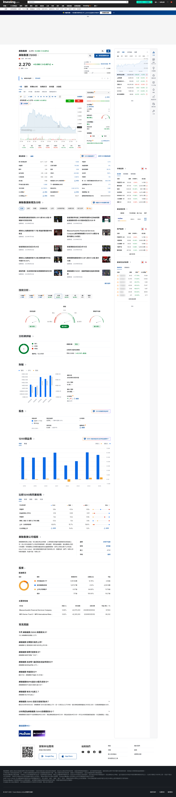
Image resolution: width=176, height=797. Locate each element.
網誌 (109, 746)
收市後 (38, 9)
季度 (25, 443)
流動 (109, 750)
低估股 (79, 9)
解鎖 (54, 528)
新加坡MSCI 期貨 (122, 81)
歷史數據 (37, 91)
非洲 (74, 9)
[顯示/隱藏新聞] (60, 97)
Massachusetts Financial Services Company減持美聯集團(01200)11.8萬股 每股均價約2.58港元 (83, 233)
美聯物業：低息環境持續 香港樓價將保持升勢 (35, 271)
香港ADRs (51, 9)
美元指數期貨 (120, 94)
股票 (6, 9)
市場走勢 (120, 169)
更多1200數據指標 (104, 156)
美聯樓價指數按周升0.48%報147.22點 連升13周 (83, 259)
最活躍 (119, 174)
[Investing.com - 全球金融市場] (11, 2)
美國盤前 (32, 9)
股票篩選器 (77, 6)
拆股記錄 (44, 91)
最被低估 (119, 267)
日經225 (119, 84)
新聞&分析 (34, 87)
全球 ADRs (44, 9)
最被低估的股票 (122, 262)
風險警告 (170, 792)
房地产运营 (106, 542)
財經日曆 (69, 6)
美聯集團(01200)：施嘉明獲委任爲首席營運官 (83, 272)
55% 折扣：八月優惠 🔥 (144, 2)
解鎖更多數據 (104, 64)
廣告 (135, 750)
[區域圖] (25, 97)
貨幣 (118, 52)
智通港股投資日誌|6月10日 (77, 247)
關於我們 (137, 746)
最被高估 (126, 267)
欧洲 (61, 9)
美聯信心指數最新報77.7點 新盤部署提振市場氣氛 (35, 232)
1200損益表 (25, 438)
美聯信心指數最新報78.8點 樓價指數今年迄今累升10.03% (35, 259)
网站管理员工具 (113, 758)
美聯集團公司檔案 (28, 536)
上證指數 (119, 78)
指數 (123, 52)
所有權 (30, 91)
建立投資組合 (112, 754)
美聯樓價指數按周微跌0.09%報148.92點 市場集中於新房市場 (35, 219)
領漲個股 (125, 174)
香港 (19, 9)
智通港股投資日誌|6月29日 (29, 247)
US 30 (119, 87)
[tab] (23, 296)
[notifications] (168, 2)
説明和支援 (137, 754)
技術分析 (24, 290)
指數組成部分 (53, 91)
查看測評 (145, 219)
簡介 (25, 91)
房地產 (108, 546)
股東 (21, 567)
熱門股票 (120, 229)
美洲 (57, 9)
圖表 (26, 87)
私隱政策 (162, 792)
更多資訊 (37, 78)
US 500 (119, 91)
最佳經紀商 (121, 209)
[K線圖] (21, 97)
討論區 (59, 87)
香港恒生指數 (120, 74)
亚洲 (70, 9)
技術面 (51, 87)
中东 (66, 9)
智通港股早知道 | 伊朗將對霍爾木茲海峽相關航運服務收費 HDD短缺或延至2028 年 (83, 219)
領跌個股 (133, 174)
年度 (20, 443)
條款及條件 (153, 792)
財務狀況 (43, 87)
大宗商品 (129, 52)
